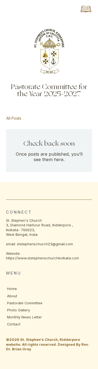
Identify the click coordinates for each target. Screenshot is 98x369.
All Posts (13, 118)
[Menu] (86, 9)
